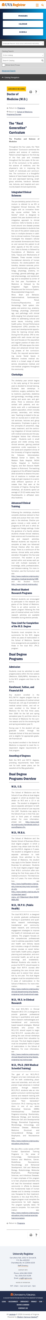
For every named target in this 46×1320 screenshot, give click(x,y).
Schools (23, 32)
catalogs (12, 1314)
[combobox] (23, 43)
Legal (4, 1301)
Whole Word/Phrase (13, 65)
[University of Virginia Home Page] (23, 1294)
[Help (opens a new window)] (36, 91)
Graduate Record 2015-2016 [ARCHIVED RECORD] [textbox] (21, 43)
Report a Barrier (23, 1304)
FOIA (40, 1301)
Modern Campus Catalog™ (27, 1317)
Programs (22, 16)
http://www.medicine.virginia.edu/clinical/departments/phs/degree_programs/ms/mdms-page (25, 1057)
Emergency (24, 1301)
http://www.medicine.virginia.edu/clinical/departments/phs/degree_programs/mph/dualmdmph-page (25, 991)
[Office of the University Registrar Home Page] (13, 4)
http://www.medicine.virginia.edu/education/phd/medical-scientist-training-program (25, 1215)
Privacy (34, 1301)
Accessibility (13, 1301)
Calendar (23, 24)
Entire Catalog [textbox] (8, 55)
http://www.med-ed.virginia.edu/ (24, 584)
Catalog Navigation (11, 77)
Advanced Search (9, 71)
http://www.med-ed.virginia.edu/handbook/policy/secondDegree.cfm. (25, 824)
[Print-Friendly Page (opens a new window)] (31, 91)
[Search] (42, 60)
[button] (37, 5)
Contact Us (23, 1308)
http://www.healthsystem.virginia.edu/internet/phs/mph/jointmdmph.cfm (25, 886)
